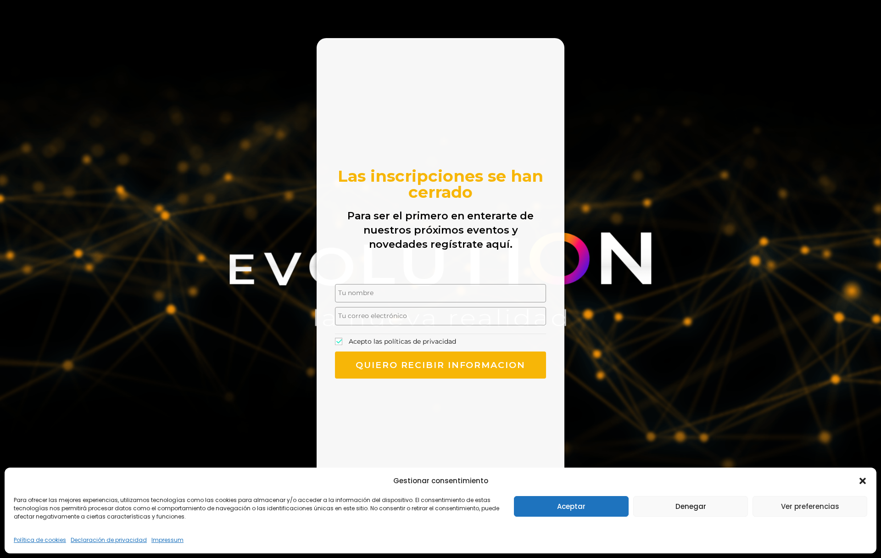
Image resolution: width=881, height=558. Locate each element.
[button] (862, 480)
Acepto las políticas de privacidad (402, 341)
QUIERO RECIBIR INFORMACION (440, 365)
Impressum (167, 540)
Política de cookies (40, 540)
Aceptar (571, 506)
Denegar (690, 506)
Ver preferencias (810, 506)
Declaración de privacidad (109, 540)
